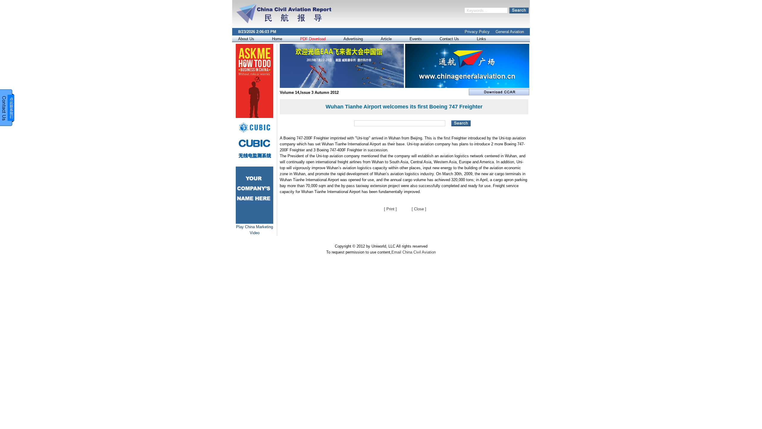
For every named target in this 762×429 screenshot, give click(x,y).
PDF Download (313, 39)
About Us (246, 39)
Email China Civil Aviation (413, 252)
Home (277, 39)
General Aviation (510, 31)
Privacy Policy (477, 31)
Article (386, 39)
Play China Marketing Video (254, 230)
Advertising (353, 39)
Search (519, 10)
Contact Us (449, 39)
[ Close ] (419, 209)
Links (481, 39)
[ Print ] (390, 209)
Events (416, 39)
